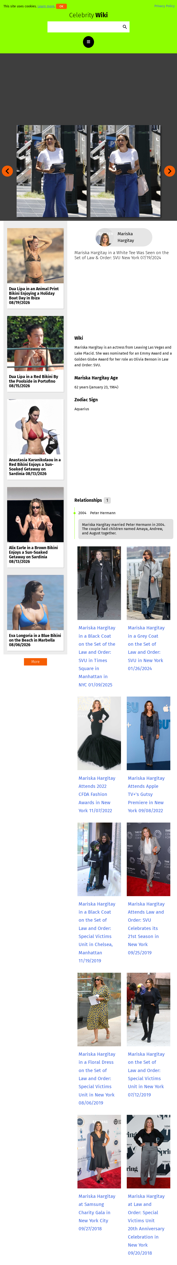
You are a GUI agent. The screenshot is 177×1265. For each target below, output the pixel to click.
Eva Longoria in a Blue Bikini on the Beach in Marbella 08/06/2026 (35, 640)
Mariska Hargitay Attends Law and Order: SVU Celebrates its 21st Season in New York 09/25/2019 (146, 928)
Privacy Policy (164, 6)
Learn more (46, 6)
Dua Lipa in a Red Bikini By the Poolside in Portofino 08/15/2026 (33, 381)
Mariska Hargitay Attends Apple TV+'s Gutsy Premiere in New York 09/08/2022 (146, 794)
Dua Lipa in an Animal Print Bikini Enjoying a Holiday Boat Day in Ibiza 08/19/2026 (34, 296)
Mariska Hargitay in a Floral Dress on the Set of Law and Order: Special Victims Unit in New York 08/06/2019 (97, 1078)
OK (61, 6)
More (35, 662)
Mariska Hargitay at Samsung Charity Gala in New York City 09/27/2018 (97, 1212)
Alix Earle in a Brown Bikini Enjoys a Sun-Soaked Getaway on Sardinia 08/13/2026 (33, 554)
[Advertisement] (88, 89)
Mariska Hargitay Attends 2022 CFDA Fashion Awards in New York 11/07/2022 (97, 794)
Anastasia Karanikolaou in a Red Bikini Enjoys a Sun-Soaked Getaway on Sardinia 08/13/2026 (35, 467)
